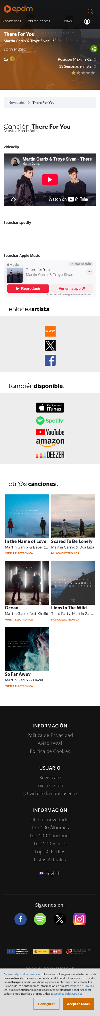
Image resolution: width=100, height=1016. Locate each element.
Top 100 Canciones (50, 835)
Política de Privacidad (50, 735)
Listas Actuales (50, 859)
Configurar (46, 1004)
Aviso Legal (50, 743)
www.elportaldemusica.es (24, 974)
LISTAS (67, 21)
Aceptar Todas (78, 1004)
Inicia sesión (89, 22)
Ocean (11, 607)
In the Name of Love (25, 541)
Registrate (50, 777)
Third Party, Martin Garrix (73, 613)
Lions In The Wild (69, 607)
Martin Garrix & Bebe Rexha (29, 547)
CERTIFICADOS (39, 21)
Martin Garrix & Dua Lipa (72, 547)
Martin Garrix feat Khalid (26, 613)
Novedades (16, 102)
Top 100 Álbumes (50, 827)
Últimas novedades (50, 819)
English (53, 873)
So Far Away (18, 674)
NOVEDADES (11, 21)
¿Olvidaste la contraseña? (50, 793)
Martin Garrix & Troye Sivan (27, 41)
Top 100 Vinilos (50, 843)
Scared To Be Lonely (71, 541)
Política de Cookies (50, 751)
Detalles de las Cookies (68, 993)
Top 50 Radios (49, 851)
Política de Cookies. (82, 986)
